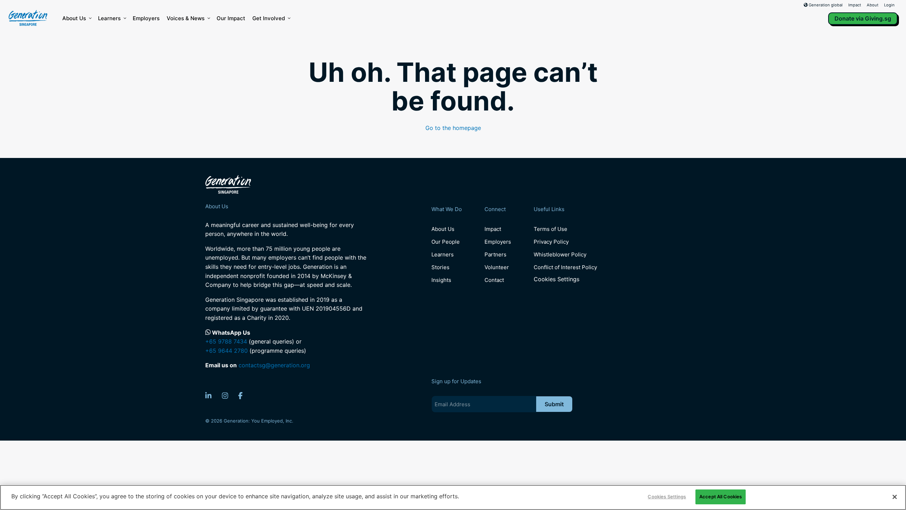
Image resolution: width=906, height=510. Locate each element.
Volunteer (496, 267)
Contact (494, 280)
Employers (146, 18)
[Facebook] (240, 395)
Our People (445, 241)
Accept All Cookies (720, 496)
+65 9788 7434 (226, 341)
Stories (440, 267)
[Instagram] (225, 395)
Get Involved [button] (268, 18)
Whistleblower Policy (560, 254)
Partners (495, 254)
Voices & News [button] (186, 18)
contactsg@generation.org (274, 365)
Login (889, 5)
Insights (441, 280)
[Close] (894, 497)
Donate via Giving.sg (863, 18)
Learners (109, 18)
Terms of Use (550, 229)
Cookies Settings (556, 279)
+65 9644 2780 (226, 350)
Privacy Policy (551, 241)
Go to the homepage (453, 127)
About (872, 5)
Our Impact (231, 18)
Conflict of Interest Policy (565, 267)
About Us (74, 18)
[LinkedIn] (208, 395)
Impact (854, 5)
